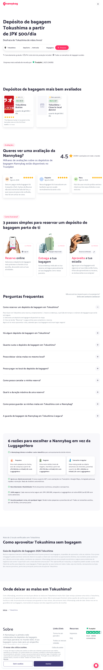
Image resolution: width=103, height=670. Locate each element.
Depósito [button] (26, 48)
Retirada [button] (35, 48)
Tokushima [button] (11, 48)
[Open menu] (98, 4)
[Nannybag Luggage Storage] (11, 4)
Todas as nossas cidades (59, 641)
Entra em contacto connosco (88, 297)
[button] (96, 665)
